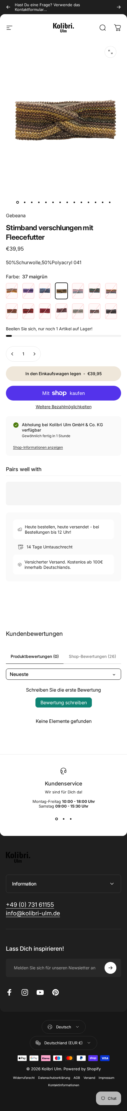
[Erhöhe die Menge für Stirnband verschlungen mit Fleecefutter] (34, 354)
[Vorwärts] (118, 7)
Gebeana (16, 215)
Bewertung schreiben (63, 702)
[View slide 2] (63, 819)
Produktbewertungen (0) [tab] (35, 656)
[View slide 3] (70, 819)
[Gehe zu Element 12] (95, 202)
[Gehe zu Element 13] (102, 202)
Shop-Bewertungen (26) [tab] (92, 656)
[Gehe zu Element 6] (52, 202)
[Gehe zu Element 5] (45, 202)
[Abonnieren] (110, 968)
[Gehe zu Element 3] (38, 202)
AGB (77, 1078)
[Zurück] (8, 7)
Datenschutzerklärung (54, 1078)
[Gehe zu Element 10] (81, 202)
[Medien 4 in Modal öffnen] (110, 52)
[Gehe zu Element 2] (31, 202)
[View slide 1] (56, 819)
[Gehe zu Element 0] (17, 202)
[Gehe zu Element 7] (60, 202)
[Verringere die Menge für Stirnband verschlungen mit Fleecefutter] (12, 354)
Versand (89, 1078)
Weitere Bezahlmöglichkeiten (64, 406)
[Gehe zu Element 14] (109, 202)
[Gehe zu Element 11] (88, 202)
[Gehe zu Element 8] (67, 202)
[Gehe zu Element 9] (74, 202)
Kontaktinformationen (63, 1085)
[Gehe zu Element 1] (24, 202)
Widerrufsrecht (24, 1078)
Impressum (106, 1078)
